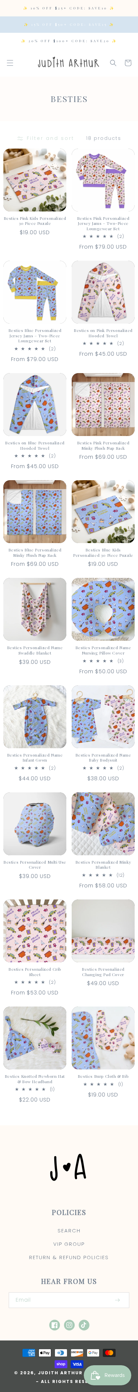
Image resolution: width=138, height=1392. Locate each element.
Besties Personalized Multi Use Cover (34, 865)
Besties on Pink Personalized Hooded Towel (103, 333)
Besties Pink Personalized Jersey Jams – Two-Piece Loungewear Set (103, 223)
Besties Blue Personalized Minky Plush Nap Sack (35, 552)
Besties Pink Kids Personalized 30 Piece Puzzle (35, 221)
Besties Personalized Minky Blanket (103, 865)
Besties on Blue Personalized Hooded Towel (35, 445)
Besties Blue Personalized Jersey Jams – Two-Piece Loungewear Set (35, 335)
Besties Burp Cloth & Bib (103, 1076)
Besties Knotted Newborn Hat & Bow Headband (35, 1079)
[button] (10, 63)
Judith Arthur (60, 1373)
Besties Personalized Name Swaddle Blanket (35, 650)
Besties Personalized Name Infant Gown (35, 758)
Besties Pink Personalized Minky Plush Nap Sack (103, 445)
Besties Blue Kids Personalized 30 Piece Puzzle (103, 552)
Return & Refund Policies (69, 1257)
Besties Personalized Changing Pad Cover (103, 972)
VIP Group (69, 1243)
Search (69, 1230)
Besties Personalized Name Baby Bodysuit (103, 758)
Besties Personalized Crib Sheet (34, 972)
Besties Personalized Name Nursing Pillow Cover (103, 650)
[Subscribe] (117, 1300)
